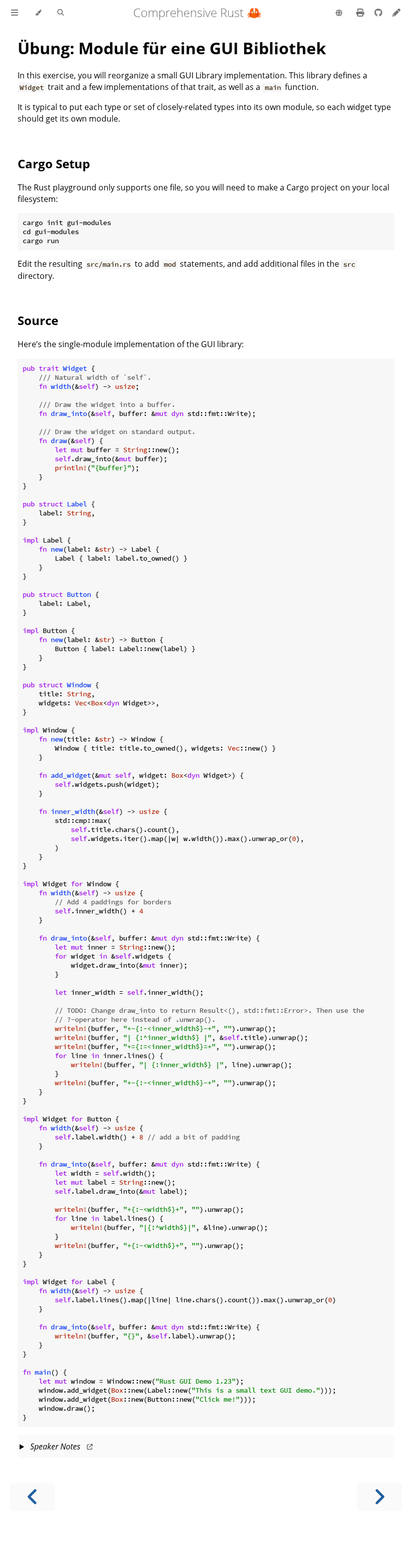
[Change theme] (38, 13)
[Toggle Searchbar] (60, 13)
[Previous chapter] (32, 1497)
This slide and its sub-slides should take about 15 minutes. (205, 1449)
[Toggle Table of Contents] (15, 13)
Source (38, 320)
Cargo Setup (54, 163)
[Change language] (339, 13)
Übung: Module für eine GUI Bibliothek (172, 48)
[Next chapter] (379, 1497)
